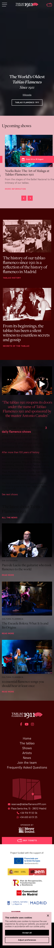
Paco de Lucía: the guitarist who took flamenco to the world (26, 567)
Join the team (27, 763)
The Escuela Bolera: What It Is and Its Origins (25, 625)
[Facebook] (21, 724)
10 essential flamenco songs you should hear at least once (23, 683)
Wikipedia (27, 94)
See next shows (10, 494)
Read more (8, 575)
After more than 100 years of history (20, 452)
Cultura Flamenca (12, 619)
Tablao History (12, 277)
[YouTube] (26, 724)
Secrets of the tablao (16, 346)
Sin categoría (10, 560)
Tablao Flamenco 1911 (27, 102)
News (27, 758)
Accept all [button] (27, 932)
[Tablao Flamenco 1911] (27, 5)
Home (27, 738)
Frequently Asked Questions (27, 767)
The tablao (27, 743)
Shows (27, 748)
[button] (30, 198)
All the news (9, 517)
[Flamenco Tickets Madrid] (49, 5)
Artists (27, 753)
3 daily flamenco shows (24, 430)
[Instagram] (32, 724)
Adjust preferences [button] (27, 940)
